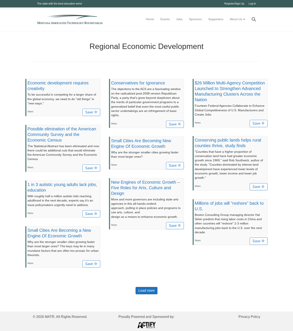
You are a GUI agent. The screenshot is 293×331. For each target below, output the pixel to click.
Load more (146, 290)
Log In (252, 3)
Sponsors (195, 19)
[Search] (252, 19)
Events (165, 19)
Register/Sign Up (234, 3)
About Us (236, 19)
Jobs (179, 19)
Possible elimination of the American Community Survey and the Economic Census (61, 134)
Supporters (215, 19)
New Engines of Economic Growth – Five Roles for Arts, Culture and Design (145, 188)
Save (89, 112)
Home (150, 19)
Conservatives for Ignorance (138, 83)
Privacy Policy (249, 317)
